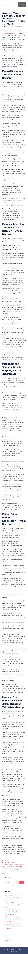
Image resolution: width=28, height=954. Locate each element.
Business (6, 860)
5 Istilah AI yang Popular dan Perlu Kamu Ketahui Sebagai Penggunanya (13, 919)
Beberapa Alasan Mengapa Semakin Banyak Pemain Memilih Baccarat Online (14, 871)
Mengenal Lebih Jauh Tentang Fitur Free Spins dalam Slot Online (13, 905)
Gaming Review (8, 3)
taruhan (15, 82)
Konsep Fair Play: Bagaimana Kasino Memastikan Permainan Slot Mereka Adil (13, 912)
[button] (20, 4)
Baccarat (4, 35)
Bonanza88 (11, 33)
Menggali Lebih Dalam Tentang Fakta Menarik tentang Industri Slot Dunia (13, 926)
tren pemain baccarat (10, 862)
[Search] (21, 882)
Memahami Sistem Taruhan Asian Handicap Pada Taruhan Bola (13, 898)
